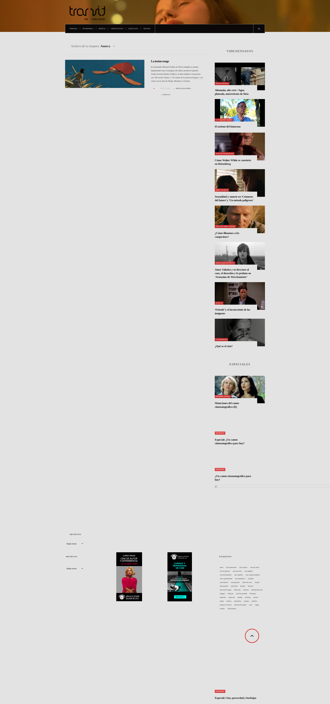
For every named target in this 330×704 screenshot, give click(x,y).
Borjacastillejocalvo (225, 263)
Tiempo (222, 608)
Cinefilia (251, 579)
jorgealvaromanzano (224, 153)
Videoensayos (117, 29)
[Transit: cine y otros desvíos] (87, 12)
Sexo (250, 605)
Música (228, 601)
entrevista (234, 586)
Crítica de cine (247, 582)
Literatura (253, 594)
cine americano (231, 567)
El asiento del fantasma (227, 126)
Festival (250, 586)
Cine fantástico (240, 579)
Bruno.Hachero (183, 88)
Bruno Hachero (222, 83)
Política (254, 601)
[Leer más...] (154, 88)
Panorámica (87, 29)
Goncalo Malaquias (224, 120)
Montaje (248, 597)
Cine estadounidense (253, 575)
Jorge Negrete (222, 190)
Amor (221, 567)
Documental (224, 586)
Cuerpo (257, 582)
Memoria (223, 597)
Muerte (255, 597)
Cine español (238, 575)
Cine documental (225, 575)
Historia (246, 590)
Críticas (166, 94)
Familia (242, 586)
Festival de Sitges (225, 590)
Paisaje (246, 601)
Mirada (240, 597)
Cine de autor (254, 567)
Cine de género (225, 571)
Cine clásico (243, 567)
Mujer (222, 601)
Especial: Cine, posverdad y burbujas (235, 697)
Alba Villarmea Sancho (225, 226)
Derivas (102, 29)
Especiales (133, 29)
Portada (73, 29)
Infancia (230, 594)
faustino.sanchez (223, 396)
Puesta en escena (225, 605)
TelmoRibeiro (221, 339)
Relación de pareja (240, 605)
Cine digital (249, 571)
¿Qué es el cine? (224, 346)
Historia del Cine (257, 590)
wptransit (220, 433)
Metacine (232, 597)
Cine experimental (226, 579)
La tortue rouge (160, 61)
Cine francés (224, 582)
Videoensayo (231, 608)
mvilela (219, 303)
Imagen (222, 594)
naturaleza (237, 601)
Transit (146, 29)
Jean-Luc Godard (241, 594)
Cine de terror (237, 571)
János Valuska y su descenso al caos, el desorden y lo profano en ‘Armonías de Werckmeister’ (233, 273)
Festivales (237, 590)
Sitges (257, 605)
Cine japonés (235, 582)
